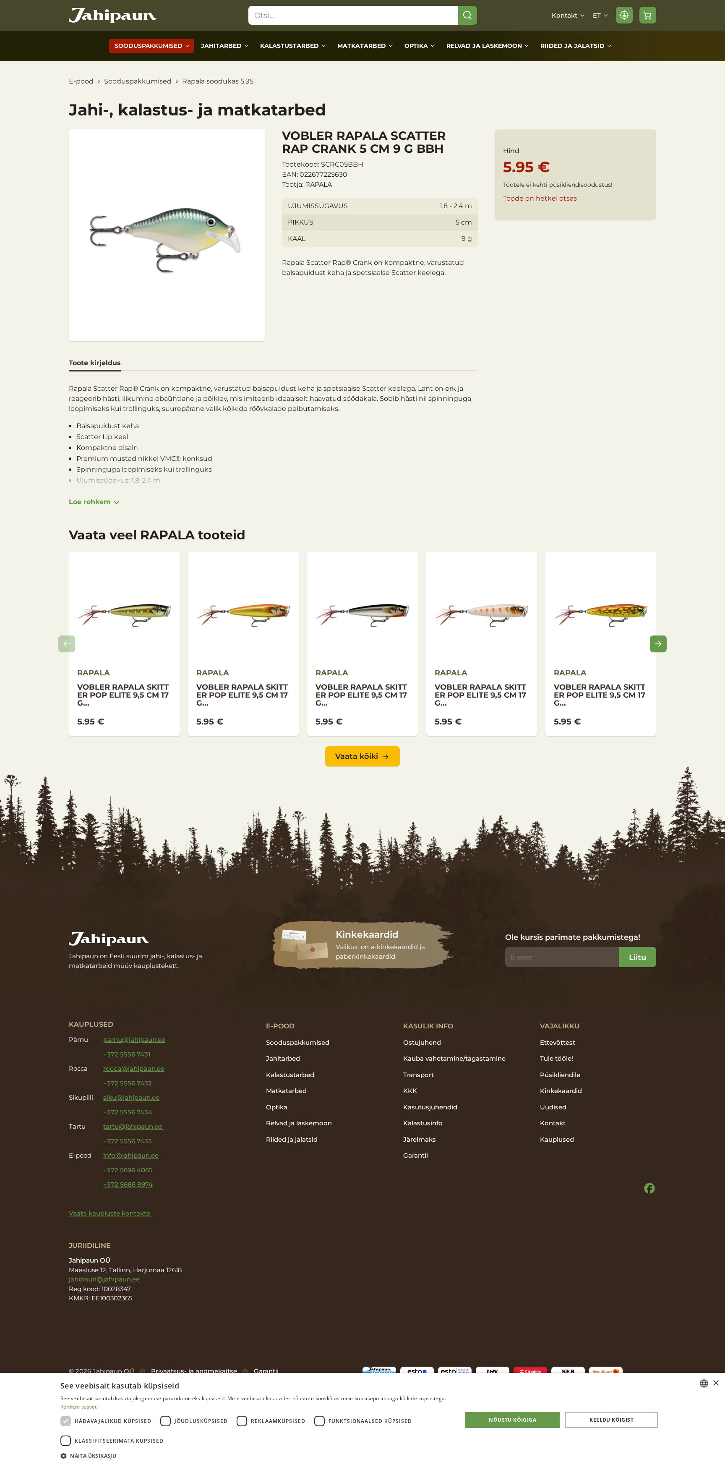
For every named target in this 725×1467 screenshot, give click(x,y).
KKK (410, 1091)
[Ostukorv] (647, 15)
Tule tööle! (556, 1058)
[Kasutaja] (624, 15)
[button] (255, 1456)
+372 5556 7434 (127, 1112)
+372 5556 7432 (127, 1083)
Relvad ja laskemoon (484, 45)
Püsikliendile (560, 1075)
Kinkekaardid (561, 1091)
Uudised (553, 1107)
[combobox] (704, 1383)
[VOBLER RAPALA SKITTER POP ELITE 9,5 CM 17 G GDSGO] (243, 644)
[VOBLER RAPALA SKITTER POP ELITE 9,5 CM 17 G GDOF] (600, 644)
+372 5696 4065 (128, 1170)
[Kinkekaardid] (363, 945)
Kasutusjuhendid (430, 1107)
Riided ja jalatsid (572, 45)
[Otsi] (467, 15)
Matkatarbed (361, 45)
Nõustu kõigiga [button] (512, 1419)
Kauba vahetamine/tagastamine (454, 1058)
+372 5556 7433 (127, 1141)
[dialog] (362, 1420)
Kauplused (557, 1139)
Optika (416, 45)
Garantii (415, 1155)
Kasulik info (428, 1026)
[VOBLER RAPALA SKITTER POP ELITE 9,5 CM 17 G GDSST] (362, 644)
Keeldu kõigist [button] (611, 1419)
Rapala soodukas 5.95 (217, 81)
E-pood (81, 81)
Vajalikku (560, 1026)
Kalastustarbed (289, 45)
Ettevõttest (557, 1042)
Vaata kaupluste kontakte (110, 1213)
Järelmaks (419, 1139)
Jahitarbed (221, 45)
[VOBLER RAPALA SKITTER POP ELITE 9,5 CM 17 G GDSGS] (124, 644)
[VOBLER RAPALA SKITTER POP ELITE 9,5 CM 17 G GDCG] (481, 644)
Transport (418, 1075)
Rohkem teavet (78, 1406)
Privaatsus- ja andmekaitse (194, 1371)
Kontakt (564, 15)
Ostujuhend (422, 1042)
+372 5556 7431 (127, 1054)
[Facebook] (649, 1188)
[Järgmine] (658, 643)
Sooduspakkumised (149, 45)
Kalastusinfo (423, 1123)
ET (597, 15)
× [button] (715, 1383)
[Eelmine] (66, 643)
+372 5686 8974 (128, 1184)
